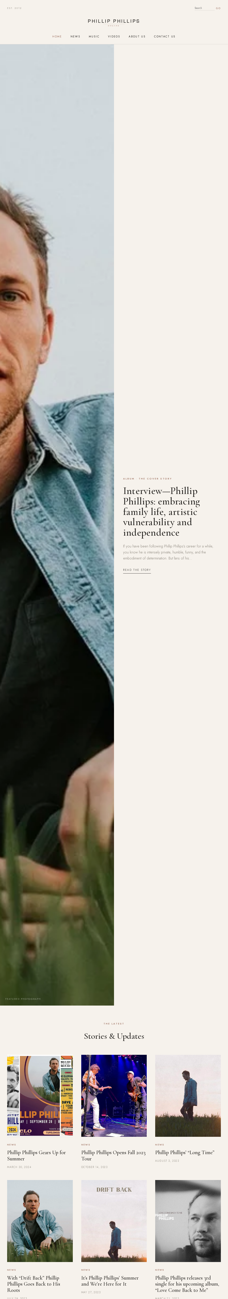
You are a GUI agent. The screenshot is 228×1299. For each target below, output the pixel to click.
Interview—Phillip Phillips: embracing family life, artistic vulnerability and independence (161, 512)
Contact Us (165, 36)
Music (94, 36)
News (75, 36)
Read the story (137, 570)
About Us (137, 36)
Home (57, 36)
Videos (114, 36)
